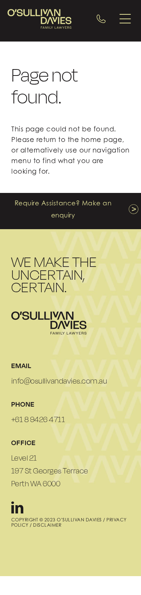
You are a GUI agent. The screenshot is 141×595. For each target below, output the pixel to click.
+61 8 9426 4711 (38, 419)
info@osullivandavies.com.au (59, 380)
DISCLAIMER (47, 525)
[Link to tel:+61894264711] (101, 18)
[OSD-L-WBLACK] (48, 314)
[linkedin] (17, 507)
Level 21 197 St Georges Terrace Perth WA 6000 (49, 470)
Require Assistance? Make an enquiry (63, 209)
